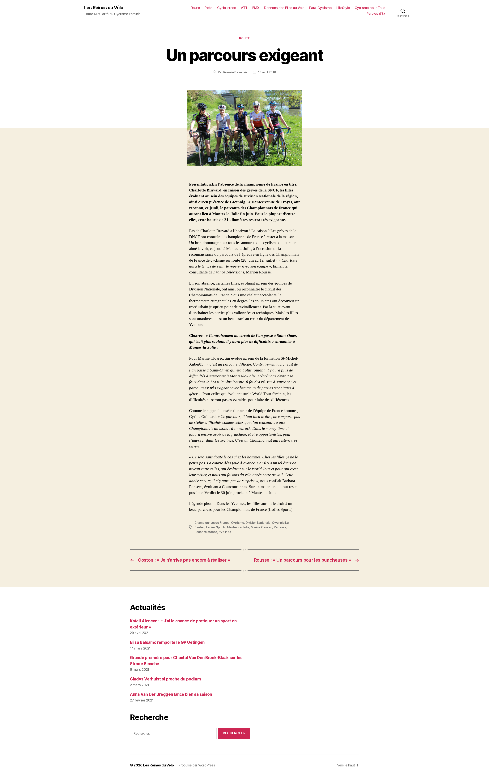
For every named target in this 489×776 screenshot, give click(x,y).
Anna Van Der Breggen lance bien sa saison (171, 694)
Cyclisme (237, 523)
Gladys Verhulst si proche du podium (165, 679)
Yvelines (225, 532)
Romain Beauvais (235, 72)
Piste (208, 8)
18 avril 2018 (267, 72)
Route (195, 8)
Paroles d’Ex (376, 13)
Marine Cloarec (261, 527)
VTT (244, 8)
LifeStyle (343, 8)
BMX (255, 8)
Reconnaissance (205, 532)
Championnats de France (211, 523)
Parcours (280, 527)
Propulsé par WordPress (196, 765)
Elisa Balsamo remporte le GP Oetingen (167, 642)
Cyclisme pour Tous (370, 8)
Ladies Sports (216, 527)
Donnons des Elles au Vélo (284, 8)
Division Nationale (258, 523)
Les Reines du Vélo (103, 7)
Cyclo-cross (226, 8)
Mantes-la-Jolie (238, 527)
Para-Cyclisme (320, 8)
